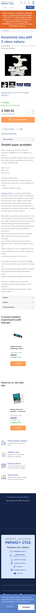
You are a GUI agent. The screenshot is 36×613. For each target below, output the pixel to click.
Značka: (9, 134)
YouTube (19, 573)
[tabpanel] (18, 347)
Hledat (30, 7)
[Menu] (33, 2)
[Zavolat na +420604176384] (21, 2)
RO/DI (30, 261)
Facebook (19, 567)
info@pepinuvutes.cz (19, 551)
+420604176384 (19, 555)
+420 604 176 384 (19, 560)
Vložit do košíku (19, 120)
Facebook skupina (20, 563)
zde (28, 602)
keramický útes (5, 93)
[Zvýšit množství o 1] (33, 110)
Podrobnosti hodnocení (28, 46)
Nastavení (9, 607)
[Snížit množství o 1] (33, 113)
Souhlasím (26, 607)
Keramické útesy (6, 193)
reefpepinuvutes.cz (20, 570)
